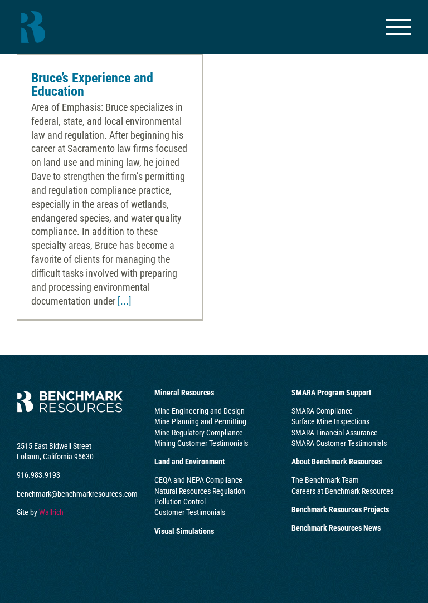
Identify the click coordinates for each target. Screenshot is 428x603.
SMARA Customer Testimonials (339, 443)
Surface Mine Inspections (330, 421)
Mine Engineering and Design (199, 410)
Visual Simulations (184, 531)
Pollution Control (180, 501)
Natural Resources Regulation (199, 491)
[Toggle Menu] (399, 27)
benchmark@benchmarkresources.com (77, 493)
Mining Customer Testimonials (201, 443)
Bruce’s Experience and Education (92, 84)
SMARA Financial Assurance (334, 432)
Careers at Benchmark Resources (342, 491)
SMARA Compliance (322, 410)
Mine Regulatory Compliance (198, 432)
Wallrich (51, 512)
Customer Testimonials (189, 512)
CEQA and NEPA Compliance (198, 479)
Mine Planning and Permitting (200, 421)
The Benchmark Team (325, 479)
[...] (125, 301)
